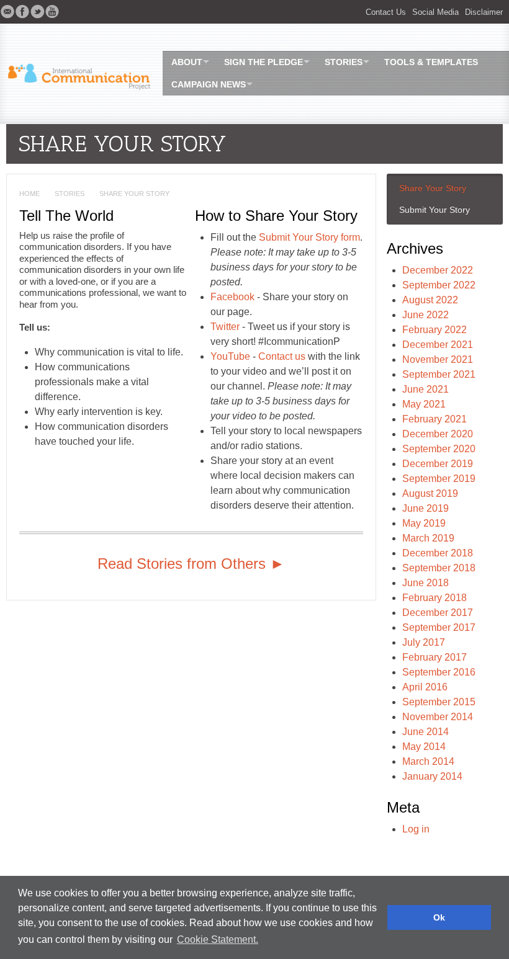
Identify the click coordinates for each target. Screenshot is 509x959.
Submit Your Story (434, 210)
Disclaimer (484, 12)
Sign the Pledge (263, 62)
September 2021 (438, 374)
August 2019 (430, 493)
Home (29, 193)
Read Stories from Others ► (191, 563)
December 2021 (437, 344)
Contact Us (386, 12)
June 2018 (425, 583)
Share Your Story (432, 188)
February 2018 (434, 597)
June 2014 (425, 731)
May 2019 (424, 523)
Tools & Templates (431, 62)
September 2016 (438, 672)
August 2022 (430, 300)
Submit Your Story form (309, 237)
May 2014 (424, 746)
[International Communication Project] (75, 72)
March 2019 (428, 538)
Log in (416, 829)
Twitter (225, 326)
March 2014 (428, 761)
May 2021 (424, 404)
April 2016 (425, 687)
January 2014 (432, 776)
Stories (344, 62)
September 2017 (438, 627)
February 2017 (434, 657)
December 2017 (437, 612)
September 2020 (438, 449)
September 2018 (438, 568)
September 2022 (438, 285)
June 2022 (425, 315)
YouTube (230, 356)
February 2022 (434, 329)
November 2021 (437, 359)
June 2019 (425, 508)
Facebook (233, 297)
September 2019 (438, 478)
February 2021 (434, 419)
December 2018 (437, 553)
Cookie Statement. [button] (217, 939)
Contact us (281, 356)
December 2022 (437, 270)
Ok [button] (439, 917)
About (186, 62)
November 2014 (437, 716)
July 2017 (423, 642)
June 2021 (425, 389)
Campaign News (208, 84)
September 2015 (438, 702)
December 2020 (437, 434)
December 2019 (437, 463)
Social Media (435, 12)
